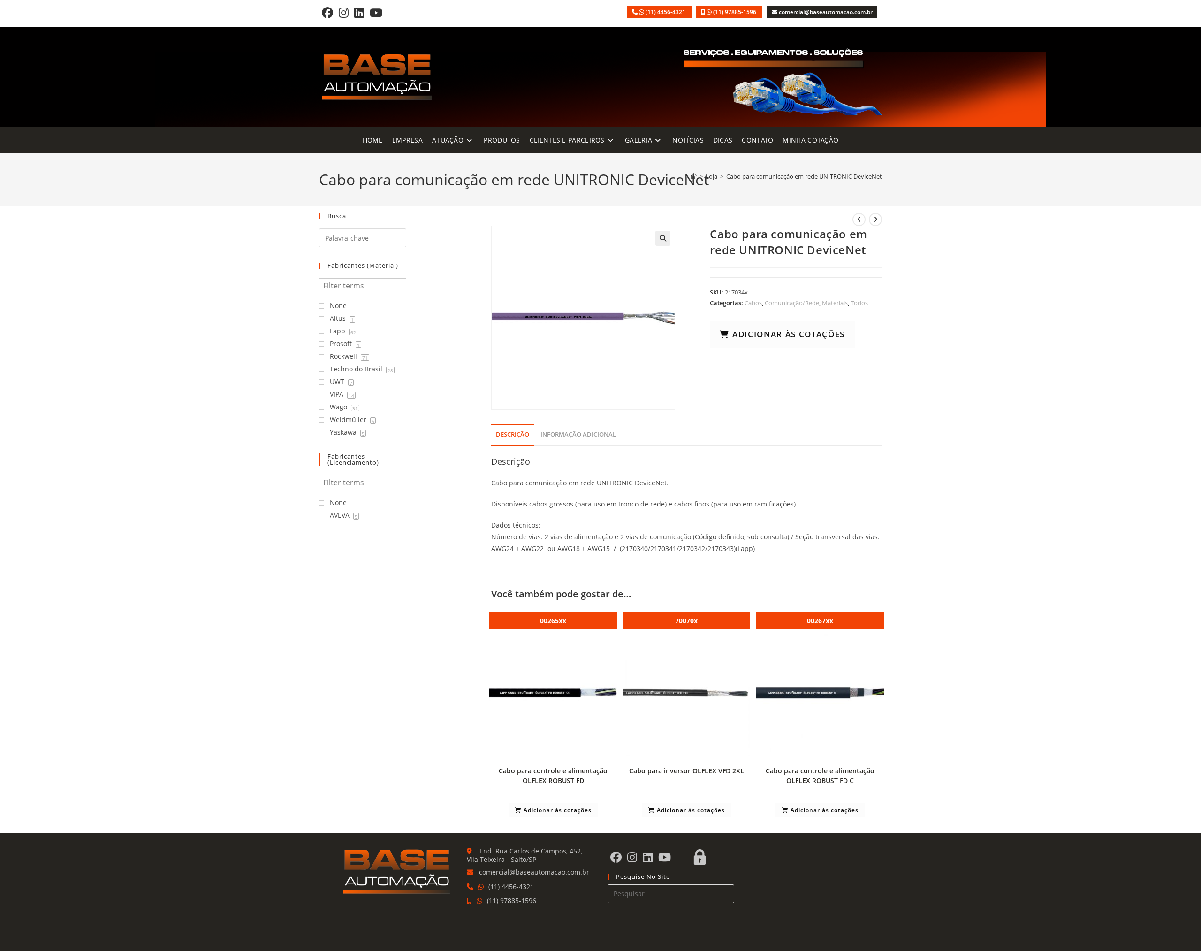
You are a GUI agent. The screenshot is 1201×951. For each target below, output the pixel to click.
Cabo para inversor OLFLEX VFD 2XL (686, 770)
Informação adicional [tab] (578, 434)
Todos (859, 303)
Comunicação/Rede (792, 303)
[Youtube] (376, 12)
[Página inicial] (694, 176)
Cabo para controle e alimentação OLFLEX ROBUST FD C (820, 775)
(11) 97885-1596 (735, 12)
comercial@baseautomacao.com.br (826, 12)
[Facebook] (327, 12)
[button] (662, 238)
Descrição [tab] (512, 434)
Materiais (835, 303)
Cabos (753, 303)
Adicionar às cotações (787, 334)
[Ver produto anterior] (859, 219)
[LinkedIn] (359, 12)
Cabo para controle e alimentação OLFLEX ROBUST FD (553, 775)
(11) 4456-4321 (666, 12)
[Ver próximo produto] (875, 219)
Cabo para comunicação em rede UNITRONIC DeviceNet (804, 176)
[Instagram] (344, 12)
